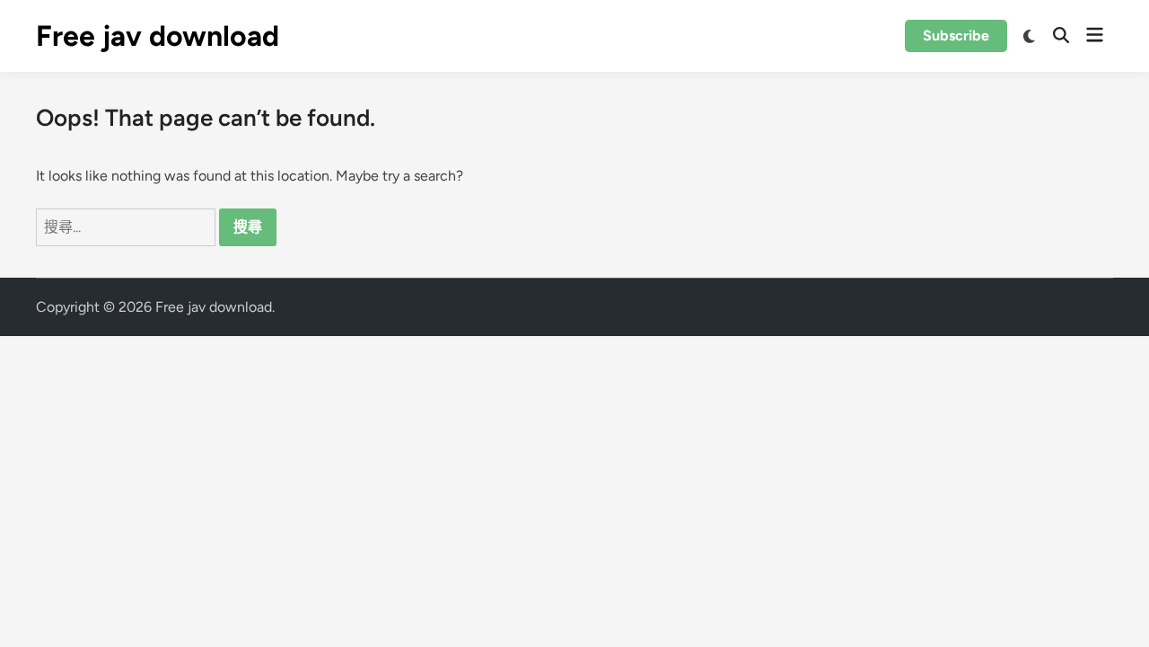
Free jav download (157, 36)
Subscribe (956, 35)
